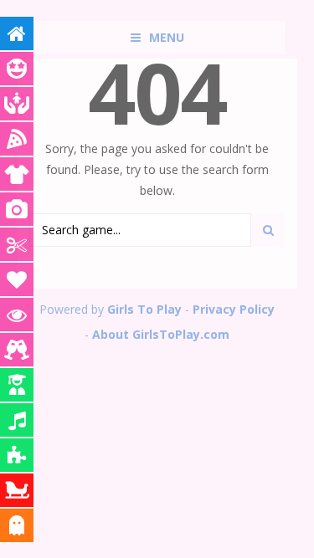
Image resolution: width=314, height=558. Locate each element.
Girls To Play (144, 309)
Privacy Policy (234, 309)
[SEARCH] (268, 230)
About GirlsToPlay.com (160, 334)
